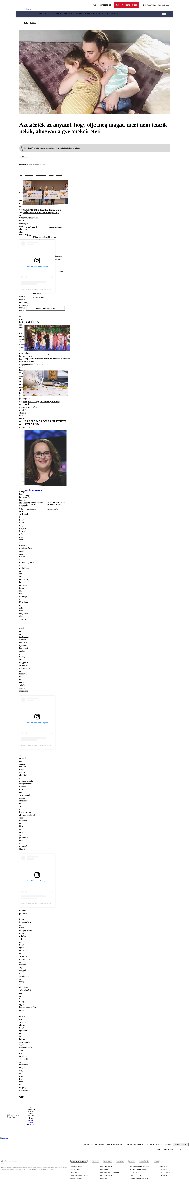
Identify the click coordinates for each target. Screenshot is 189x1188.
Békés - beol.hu (74, 1172)
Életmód (68, 14)
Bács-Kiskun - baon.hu (76, 1166)
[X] (21, 185)
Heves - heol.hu (104, 1178)
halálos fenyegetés (41, 175)
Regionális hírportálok (79, 1161)
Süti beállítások (181, 1145)
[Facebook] (186, 1139)
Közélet (95, 1161)
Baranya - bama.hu (75, 1169)
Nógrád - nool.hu (134, 1172)
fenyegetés (59, 175)
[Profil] (169, 14)
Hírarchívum (87, 1144)
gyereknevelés (29, 175)
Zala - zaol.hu (163, 1175)
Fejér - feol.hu (104, 1169)
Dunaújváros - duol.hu (106, 1166)
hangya (26, 409)
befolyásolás (52, 509)
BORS (26, 23)
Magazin (120, 1161)
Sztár (51, 14)
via (21, 1096)
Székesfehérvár (149, 5)
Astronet (89, 14)
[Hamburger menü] (21, 14)
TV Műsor (115, 14)
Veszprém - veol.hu (165, 1172)
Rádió (156, 1161)
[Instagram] (181, 1139)
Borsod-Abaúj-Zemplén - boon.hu (79, 1175)
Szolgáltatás (144, 1161)
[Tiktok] (175, 1139)
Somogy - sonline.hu (135, 1175)
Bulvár (131, 1161)
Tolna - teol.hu (163, 1166)
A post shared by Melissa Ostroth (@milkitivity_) (37, 289)
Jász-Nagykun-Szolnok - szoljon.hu (139, 1166)
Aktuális (42, 14)
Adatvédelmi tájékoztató (115, 1144)
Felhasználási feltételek (135, 1144)
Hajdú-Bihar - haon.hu (106, 1175)
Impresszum (99, 1144)
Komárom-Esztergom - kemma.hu (139, 1169)
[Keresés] (164, 14)
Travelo (79, 14)
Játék (94, 5)
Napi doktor (102, 14)
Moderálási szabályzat (154, 1144)
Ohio (21, 175)
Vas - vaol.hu (163, 1169)
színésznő (27, 495)
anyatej (23, 157)
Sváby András (38, 297)
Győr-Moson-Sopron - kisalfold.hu (109, 1172)
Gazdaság (107, 1161)
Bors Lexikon (105, 5)
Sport (59, 14)
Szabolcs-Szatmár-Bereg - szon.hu (139, 1178)
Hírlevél (168, 1144)
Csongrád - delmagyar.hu (76, 1178)
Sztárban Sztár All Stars (33, 364)
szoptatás (51, 175)
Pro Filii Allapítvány (30, 218)
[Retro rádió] (118, 6)
